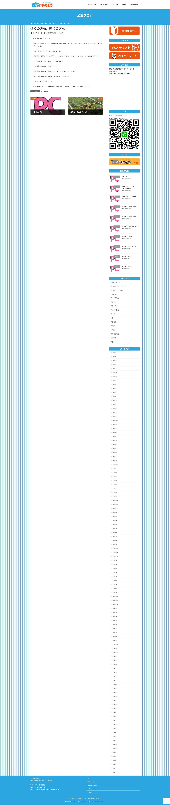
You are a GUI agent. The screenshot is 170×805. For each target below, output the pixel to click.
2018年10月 (114, 556)
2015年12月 (114, 692)
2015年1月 (114, 736)
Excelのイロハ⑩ (126, 236)
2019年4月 (114, 532)
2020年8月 (114, 476)
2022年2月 (114, 412)
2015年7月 (114, 712)
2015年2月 (114, 732)
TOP (89, 778)
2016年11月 (114, 648)
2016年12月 (114, 644)
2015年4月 (114, 724)
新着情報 (113, 322)
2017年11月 (114, 600)
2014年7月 (114, 760)
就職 (112, 318)
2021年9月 (114, 432)
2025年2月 (114, 368)
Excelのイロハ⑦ (126, 266)
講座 (112, 342)
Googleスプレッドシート (118, 286)
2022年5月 (114, 404)
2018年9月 (114, 560)
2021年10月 (114, 428)
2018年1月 (114, 592)
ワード (113, 314)
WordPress (74, 801)
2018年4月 (114, 580)
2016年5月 (114, 672)
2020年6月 (114, 484)
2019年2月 (114, 540)
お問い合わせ (91, 789)
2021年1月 (114, 460)
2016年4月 (114, 676)
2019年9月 (114, 512)
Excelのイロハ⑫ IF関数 (129, 216)
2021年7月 (114, 440)
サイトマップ (91, 792)
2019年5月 (114, 528)
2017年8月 (114, 612)
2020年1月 (114, 496)
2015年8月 (114, 708)
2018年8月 (114, 564)
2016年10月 (114, 652)
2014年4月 (114, 772)
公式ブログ (91, 782)
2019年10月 (114, 508)
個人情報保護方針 (92, 785)
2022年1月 (114, 416)
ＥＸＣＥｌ (124, 176)
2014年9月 (114, 752)
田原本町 (113, 338)
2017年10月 (114, 604)
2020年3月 (114, 488)
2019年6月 (114, 524)
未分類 (113, 326)
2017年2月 (114, 636)
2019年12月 (114, 500)
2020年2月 (114, 492)
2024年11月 (114, 376)
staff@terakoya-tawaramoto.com (47, 790)
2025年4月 (114, 360)
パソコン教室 (44, 91)
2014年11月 (114, 744)
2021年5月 (114, 448)
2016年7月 (114, 664)
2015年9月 (114, 704)
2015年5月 (114, 720)
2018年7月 (114, 568)
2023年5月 (114, 384)
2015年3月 (114, 728)
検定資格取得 (115, 334)
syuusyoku (114, 294)
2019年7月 (114, 520)
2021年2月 (114, 456)
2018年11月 (114, 552)
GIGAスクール (115, 282)
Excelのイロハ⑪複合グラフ (130, 226)
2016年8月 (114, 660)
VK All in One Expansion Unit (97, 801)
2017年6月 (114, 620)
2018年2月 (114, 588)
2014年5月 (114, 768)
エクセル (113, 302)
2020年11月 (114, 464)
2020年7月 (114, 480)
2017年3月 (114, 632)
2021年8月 (114, 436)
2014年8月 (114, 756)
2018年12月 (114, 548)
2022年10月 (114, 392)
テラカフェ (114, 306)
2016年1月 (114, 688)
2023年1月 (114, 388)
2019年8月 (114, 516)
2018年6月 (114, 572)
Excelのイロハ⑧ (126, 256)
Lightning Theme (84, 801)
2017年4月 (114, 628)
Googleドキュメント (117, 290)
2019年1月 (114, 544)
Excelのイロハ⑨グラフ (128, 246)
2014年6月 (114, 764)
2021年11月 (114, 424)
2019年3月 (114, 536)
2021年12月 (114, 420)
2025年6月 (114, 356)
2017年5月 (114, 624)
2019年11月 (114, 504)
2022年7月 (114, 400)
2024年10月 (114, 380)
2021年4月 (114, 452)
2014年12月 (114, 740)
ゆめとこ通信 (115, 298)
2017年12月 (114, 596)
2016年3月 (114, 680)
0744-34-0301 (40, 785)
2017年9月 (114, 608)
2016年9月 (114, 656)
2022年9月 (114, 396)
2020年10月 (114, 468)
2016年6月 (114, 668)
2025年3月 (114, 364)
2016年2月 (114, 684)
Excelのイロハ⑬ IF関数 (129, 206)
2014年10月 (114, 748)
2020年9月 (114, 472)
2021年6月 (114, 444)
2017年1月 (114, 640)
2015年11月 (114, 696)
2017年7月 (114, 616)
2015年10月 (114, 700)
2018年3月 (114, 584)
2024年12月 (114, 372)
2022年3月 (114, 408)
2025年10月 (114, 352)
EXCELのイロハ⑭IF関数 (129, 196)
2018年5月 (114, 576)
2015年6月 (114, 716)
